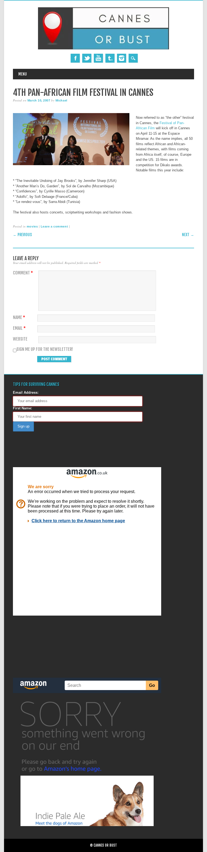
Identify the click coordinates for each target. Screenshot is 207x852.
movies (32, 226)
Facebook (75, 58)
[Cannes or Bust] (103, 48)
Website (20, 339)
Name (19, 317)
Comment (23, 273)
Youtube (98, 58)
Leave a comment (54, 226)
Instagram (121, 58)
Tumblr (110, 58)
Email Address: (26, 393)
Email (19, 328)
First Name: (22, 408)
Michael (61, 100)
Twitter (86, 58)
